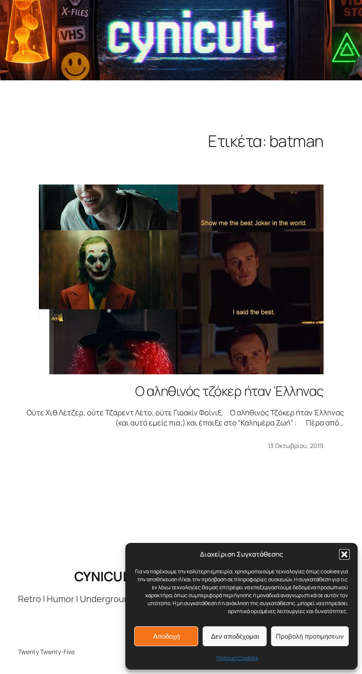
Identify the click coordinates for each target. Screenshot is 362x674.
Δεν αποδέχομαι (235, 636)
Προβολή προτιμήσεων (310, 636)
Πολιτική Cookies (237, 658)
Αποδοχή (166, 636)
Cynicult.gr (115, 576)
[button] (344, 554)
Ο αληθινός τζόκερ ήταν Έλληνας (229, 391)
